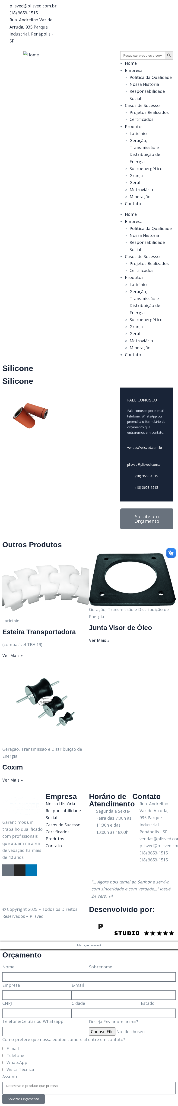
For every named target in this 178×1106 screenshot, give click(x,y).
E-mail (78, 985)
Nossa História (144, 84)
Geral (135, 182)
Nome (8, 967)
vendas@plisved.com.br (144, 447)
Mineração (140, 196)
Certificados (141, 119)
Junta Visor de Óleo (120, 627)
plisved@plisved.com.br (144, 464)
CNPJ (7, 1003)
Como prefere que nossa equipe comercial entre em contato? (63, 1039)
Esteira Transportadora (39, 632)
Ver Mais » (12, 655)
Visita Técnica (20, 1069)
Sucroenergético (146, 168)
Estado (148, 1003)
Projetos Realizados (149, 112)
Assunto (10, 1076)
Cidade (78, 1003)
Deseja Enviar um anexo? (113, 1021)
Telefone (15, 1055)
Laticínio (138, 133)
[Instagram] (19, 870)
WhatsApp (16, 1062)
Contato (133, 203)
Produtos (134, 126)
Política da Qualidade (151, 77)
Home (131, 63)
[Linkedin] (31, 870)
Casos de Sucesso (142, 105)
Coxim (12, 767)
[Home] (31, 54)
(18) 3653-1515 (146, 476)
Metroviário (141, 189)
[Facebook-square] (8, 870)
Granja (136, 175)
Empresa (134, 70)
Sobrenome (100, 967)
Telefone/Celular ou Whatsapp (33, 1021)
